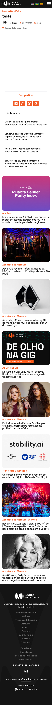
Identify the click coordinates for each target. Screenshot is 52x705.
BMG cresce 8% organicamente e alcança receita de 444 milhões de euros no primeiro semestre (26, 163)
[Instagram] (26, 671)
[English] (32, 3)
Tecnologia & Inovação (14, 470)
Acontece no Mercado (14, 264)
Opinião (26, 638)
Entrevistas (26, 623)
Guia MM (26, 631)
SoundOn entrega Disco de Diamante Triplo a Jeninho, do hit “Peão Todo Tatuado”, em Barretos (24, 136)
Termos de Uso (26, 659)
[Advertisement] (26, 61)
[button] (16, 103)
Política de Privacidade (26, 655)
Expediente (26, 648)
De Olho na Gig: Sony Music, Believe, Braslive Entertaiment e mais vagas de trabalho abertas (23, 374)
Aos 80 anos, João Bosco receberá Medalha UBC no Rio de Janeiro (23, 150)
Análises (6, 213)
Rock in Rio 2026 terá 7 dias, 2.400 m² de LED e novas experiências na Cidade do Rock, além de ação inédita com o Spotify (25, 526)
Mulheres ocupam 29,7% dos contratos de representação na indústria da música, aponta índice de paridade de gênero (26, 219)
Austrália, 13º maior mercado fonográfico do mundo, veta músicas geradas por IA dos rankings (25, 322)
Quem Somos (26, 652)
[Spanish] (42, 3)
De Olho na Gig (10, 367)
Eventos (32, 519)
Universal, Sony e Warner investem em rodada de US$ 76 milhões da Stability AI (25, 476)
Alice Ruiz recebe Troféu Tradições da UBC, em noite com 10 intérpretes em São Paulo (26, 271)
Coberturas (26, 642)
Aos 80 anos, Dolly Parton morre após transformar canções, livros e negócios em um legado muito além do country (24, 577)
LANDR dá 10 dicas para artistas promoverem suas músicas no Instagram (26, 123)
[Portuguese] (37, 3)
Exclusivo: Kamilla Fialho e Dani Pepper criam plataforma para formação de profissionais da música (23, 426)
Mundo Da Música (11, 11)
